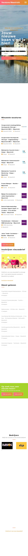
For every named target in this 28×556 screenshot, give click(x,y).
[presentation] (1, 450)
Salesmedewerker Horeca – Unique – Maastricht (13, 336)
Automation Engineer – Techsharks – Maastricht (13, 343)
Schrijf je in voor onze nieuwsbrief (14, 531)
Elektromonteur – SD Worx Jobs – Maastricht (12, 309)
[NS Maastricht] (21, 445)
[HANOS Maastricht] (6, 445)
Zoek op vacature (7, 394)
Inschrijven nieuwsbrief (7, 280)
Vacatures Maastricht (10, 2)
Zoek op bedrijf (18, 394)
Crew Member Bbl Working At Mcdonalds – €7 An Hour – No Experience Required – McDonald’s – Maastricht (13, 318)
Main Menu (25, 2)
